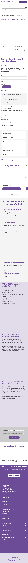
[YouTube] (12, 557)
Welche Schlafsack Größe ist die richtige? (9, 74)
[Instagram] (10, 557)
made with (12, 560)
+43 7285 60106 (8, 489)
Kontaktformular (6, 497)
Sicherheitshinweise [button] (8, 150)
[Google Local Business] (17, 557)
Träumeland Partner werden (8, 509)
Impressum (20, 554)
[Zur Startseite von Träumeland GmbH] (8, 1)
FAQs (3, 528)
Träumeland (3, 14)
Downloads (5, 542)
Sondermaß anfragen (7, 530)
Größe (2, 75)
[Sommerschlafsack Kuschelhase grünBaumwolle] (7, 50)
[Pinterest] (14, 557)
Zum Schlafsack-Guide (14, 437)
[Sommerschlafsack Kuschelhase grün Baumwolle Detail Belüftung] (20, 50)
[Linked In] (15, 557)
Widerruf (15, 547)
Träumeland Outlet (6, 504)
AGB (4, 547)
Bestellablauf (5, 520)
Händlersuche (5, 511)
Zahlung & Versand (6, 523)
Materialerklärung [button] (8, 137)
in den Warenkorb (6, 86)
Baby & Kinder (9, 14)
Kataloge (4, 539)
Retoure (4, 525)
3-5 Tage (6, 90)
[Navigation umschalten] (26, 7)
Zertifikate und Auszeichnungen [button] (11, 146)
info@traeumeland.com (7, 494)
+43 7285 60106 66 (11, 491)
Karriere (4, 506)
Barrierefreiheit (21, 547)
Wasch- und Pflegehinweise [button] (10, 141)
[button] (24, 50)
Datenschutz (9, 547)
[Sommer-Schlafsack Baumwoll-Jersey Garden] (12, 174)
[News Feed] (18, 557)
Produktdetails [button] (7, 133)
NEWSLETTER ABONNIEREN (14, 475)
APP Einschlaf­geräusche (8, 537)
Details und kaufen (12, 188)
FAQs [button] (4, 154)
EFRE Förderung (6, 513)
